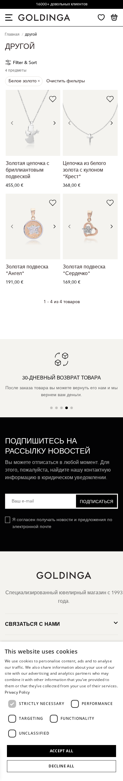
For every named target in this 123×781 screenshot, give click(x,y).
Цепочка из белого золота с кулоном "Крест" (84, 170)
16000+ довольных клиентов (61, 4)
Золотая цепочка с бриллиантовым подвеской (27, 170)
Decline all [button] (61, 766)
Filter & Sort (25, 63)
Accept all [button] (61, 751)
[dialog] (61, 711)
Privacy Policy (17, 692)
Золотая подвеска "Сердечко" (84, 270)
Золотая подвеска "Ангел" (27, 270)
